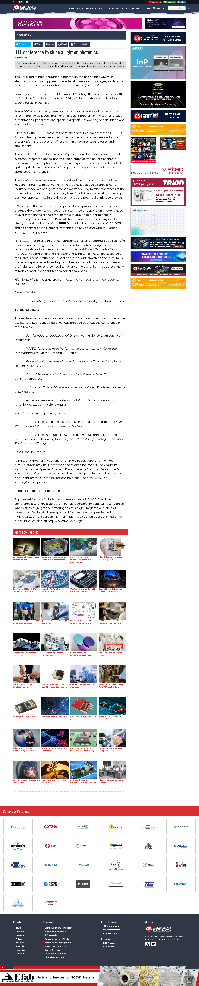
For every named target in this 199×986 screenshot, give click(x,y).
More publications (155, 2)
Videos (102, 8)
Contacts (19, 954)
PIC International (111, 930)
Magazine (90, 8)
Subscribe (135, 8)
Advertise (20, 946)
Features (19, 931)
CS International (111, 926)
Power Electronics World (57, 939)
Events (125, 8)
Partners (19, 943)
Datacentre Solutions (55, 954)
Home (71, 8)
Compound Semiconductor (58, 928)
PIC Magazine (51, 935)
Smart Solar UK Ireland (56, 946)
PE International (111, 933)
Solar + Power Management (58, 943)
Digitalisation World (55, 957)
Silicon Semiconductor (56, 931)
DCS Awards (109, 943)
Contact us (181, 2)
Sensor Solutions (53, 950)
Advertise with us (169, 2)
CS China (147, 8)
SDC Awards (109, 947)
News (79, 8)
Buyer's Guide (113, 8)
